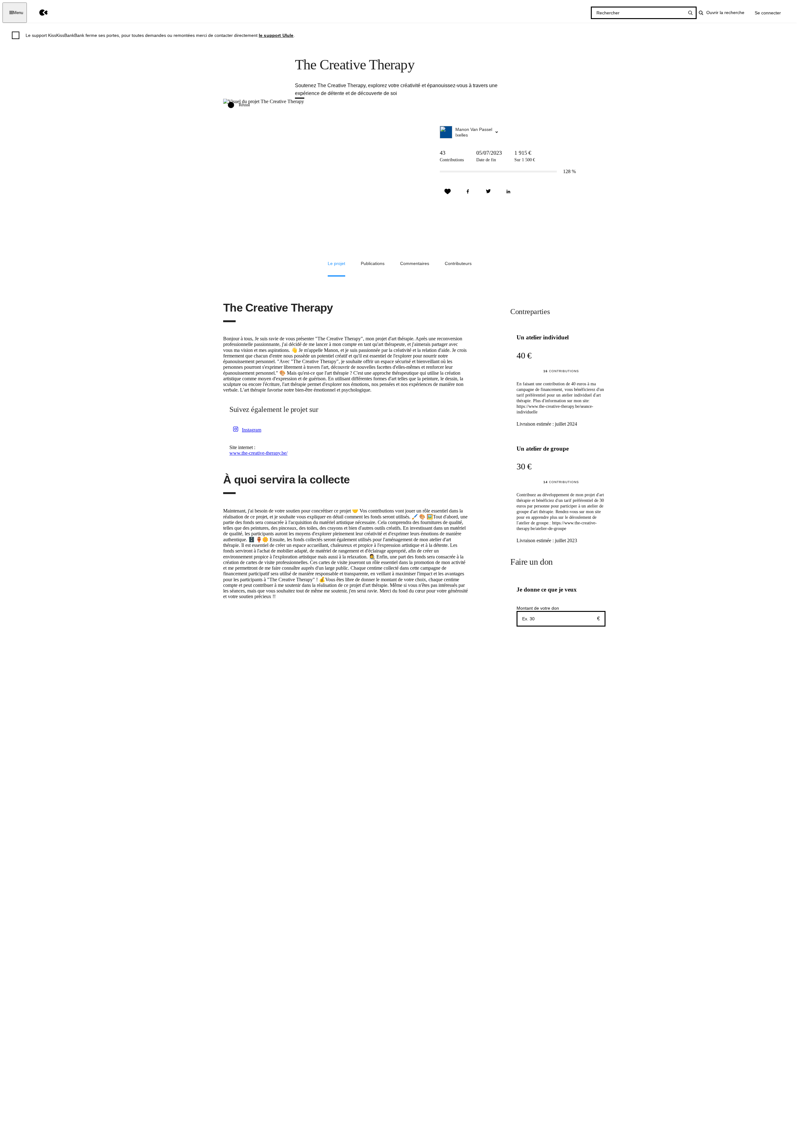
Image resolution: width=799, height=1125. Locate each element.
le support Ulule (276, 35)
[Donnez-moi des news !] (447, 191)
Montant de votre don (538, 608)
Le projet (336, 263)
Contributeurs (458, 263)
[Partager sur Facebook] (468, 191)
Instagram (251, 429)
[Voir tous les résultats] (690, 13)
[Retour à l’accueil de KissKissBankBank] (39, 12)
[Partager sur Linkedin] (508, 191)
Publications (373, 263)
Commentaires (414, 263)
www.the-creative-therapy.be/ (258, 453)
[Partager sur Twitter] (488, 191)
